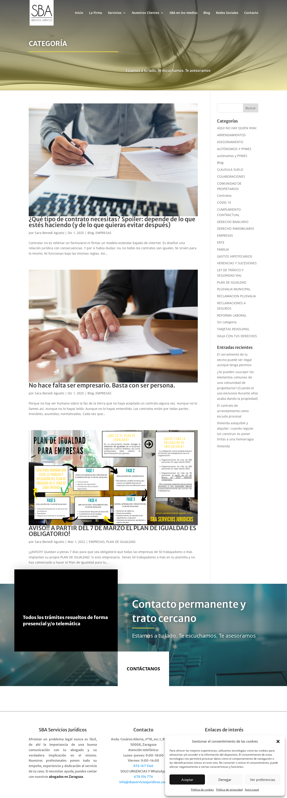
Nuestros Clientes (145, 13)
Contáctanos (143, 669)
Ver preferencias (262, 779)
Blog (206, 13)
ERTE (220, 242)
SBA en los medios (184, 13)
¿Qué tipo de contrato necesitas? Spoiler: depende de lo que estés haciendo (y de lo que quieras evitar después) (112, 222)
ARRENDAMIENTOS (231, 135)
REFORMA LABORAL (231, 315)
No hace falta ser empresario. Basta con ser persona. (102, 385)
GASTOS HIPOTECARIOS (234, 256)
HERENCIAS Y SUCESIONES (237, 263)
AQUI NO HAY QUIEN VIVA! (237, 128)
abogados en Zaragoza (66, 777)
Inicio (79, 13)
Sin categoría (227, 322)
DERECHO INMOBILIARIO (235, 228)
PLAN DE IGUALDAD (120, 542)
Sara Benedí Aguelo (49, 542)
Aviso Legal (252, 789)
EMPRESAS (103, 233)
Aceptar (187, 779)
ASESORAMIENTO (230, 142)
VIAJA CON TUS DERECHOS (237, 336)
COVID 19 (224, 202)
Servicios (115, 13)
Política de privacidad (229, 789)
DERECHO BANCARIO (232, 222)
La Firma (95, 13)
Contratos (224, 195)
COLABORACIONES (231, 176)
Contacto (251, 13)
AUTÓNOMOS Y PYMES (234, 149)
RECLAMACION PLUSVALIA (236, 296)
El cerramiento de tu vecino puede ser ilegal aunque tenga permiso (234, 359)
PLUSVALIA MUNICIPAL (233, 289)
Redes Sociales (227, 13)
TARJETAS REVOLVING (233, 329)
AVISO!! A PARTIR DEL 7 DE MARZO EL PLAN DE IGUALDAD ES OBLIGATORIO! (112, 531)
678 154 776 (143, 777)
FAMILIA (223, 249)
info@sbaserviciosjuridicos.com (143, 782)
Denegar (224, 779)
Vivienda (223, 446)
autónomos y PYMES (232, 156)
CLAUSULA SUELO (230, 169)
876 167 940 (143, 766)
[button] (278, 741)
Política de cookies (202, 789)
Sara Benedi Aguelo (49, 233)
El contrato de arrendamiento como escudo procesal (233, 410)
